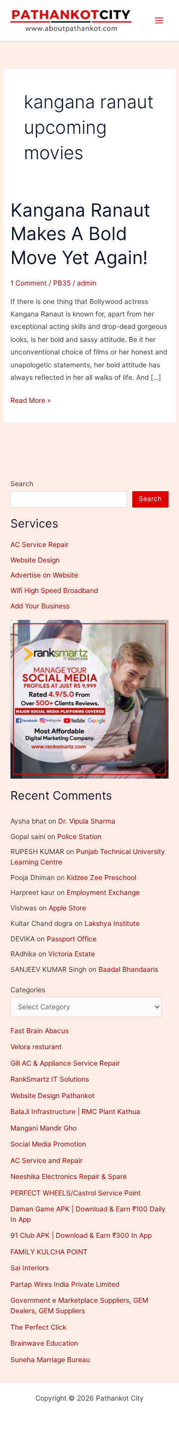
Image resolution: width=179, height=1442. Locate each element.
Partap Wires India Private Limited (64, 1284)
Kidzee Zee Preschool (101, 877)
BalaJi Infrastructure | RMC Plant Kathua (75, 1112)
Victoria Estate (71, 954)
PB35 (62, 283)
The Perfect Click (38, 1327)
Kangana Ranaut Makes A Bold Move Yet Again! (80, 234)
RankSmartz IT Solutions (49, 1079)
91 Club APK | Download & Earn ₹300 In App (81, 1235)
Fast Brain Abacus (39, 1031)
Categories (27, 990)
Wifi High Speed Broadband (54, 590)
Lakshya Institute (112, 923)
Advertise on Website (44, 575)
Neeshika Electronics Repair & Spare (68, 1176)
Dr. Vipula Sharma (86, 821)
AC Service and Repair (46, 1160)
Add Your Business (40, 606)
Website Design (35, 560)
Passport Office (71, 939)
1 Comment (28, 283)
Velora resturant (36, 1047)
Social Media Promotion (48, 1144)
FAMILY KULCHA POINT (49, 1252)
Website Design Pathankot (52, 1096)
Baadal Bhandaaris (128, 969)
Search (21, 484)
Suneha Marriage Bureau (50, 1360)
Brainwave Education (44, 1343)
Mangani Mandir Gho (43, 1128)
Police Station (79, 837)
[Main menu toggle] (159, 20)
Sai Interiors (29, 1268)
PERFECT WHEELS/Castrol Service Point (75, 1193)
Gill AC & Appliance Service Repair (65, 1063)
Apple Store (67, 908)
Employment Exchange (103, 892)
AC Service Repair (39, 545)
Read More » (30, 401)
